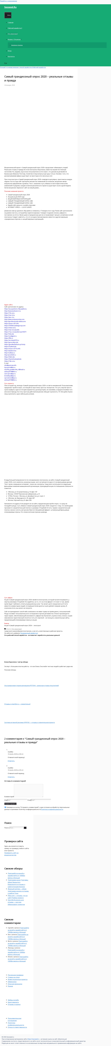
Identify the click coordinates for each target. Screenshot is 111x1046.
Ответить (11, 761)
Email (29, 800)
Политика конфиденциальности (52, 809)
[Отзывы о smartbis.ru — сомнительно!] (13, 702)
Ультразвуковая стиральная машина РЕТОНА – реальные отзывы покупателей (31, 686)
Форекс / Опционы (14, 39)
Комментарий (9, 797)
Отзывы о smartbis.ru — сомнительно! (17, 704)
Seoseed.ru (10, 7)
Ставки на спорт (14, 977)
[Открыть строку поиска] (5, 63)
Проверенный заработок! (29, 633)
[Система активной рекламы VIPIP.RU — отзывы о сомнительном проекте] (13, 720)
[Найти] (25, 828)
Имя (5, 800)
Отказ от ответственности (17, 1027)
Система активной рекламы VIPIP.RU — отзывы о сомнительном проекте (29, 722)
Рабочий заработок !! (15, 28)
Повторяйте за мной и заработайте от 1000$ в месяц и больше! (16, 875)
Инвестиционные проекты (17, 979)
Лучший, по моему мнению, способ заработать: (16, 67)
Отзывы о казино (14, 1004)
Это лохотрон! (13, 34)
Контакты (11, 56)
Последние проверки (15, 975)
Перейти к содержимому (8, 1)
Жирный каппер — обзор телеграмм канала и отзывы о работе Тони (18, 891)
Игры (9, 51)
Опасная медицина (15, 984)
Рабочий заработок (39, 67)
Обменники (12, 982)
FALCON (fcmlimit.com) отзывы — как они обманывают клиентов (16, 902)
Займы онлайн (13, 1000)
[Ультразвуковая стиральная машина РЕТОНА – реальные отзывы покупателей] (13, 683)
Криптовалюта (13, 1002)
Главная (10, 22)
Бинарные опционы (17, 45)
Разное (10, 986)
